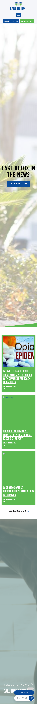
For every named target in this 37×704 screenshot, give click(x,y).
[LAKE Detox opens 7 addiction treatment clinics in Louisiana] (18, 468)
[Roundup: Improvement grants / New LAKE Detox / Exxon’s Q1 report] (18, 411)
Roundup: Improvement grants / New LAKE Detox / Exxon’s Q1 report (17, 435)
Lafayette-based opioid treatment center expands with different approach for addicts (17, 376)
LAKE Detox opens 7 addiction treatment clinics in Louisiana (18, 491)
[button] (18, 15)
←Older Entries (16, 511)
